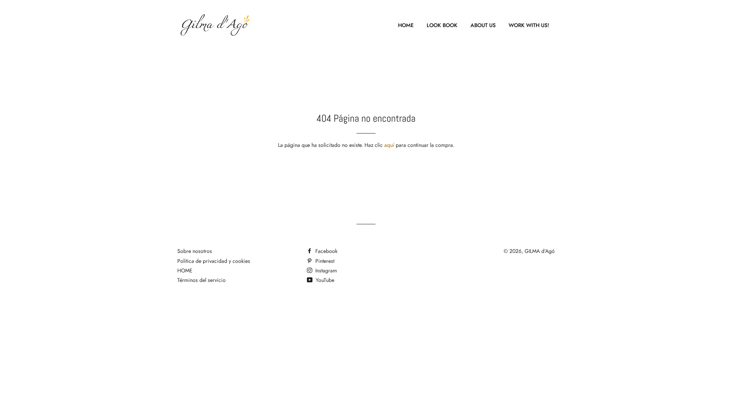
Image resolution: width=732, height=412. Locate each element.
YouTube (324, 280)
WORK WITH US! (529, 25)
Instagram (325, 270)
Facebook (325, 251)
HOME (406, 25)
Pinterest (324, 261)
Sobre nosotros (194, 251)
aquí (389, 145)
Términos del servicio (201, 280)
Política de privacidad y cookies (213, 261)
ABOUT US (483, 25)
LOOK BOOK (442, 25)
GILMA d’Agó (540, 251)
